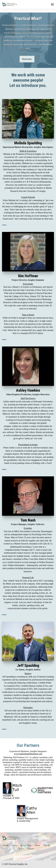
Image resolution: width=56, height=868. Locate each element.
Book (37, 845)
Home (5, 845)
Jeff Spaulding (28, 665)
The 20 (47, 845)
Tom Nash (28, 520)
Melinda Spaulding (28, 143)
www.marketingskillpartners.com (28, 754)
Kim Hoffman (28, 276)
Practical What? (28, 18)
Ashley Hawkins (28, 390)
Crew (14, 845)
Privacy (31, 848)
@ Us (21, 848)
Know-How (26, 845)
